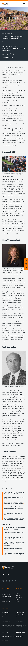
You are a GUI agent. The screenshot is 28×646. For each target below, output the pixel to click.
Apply (7, 574)
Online (17, 601)
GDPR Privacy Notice (20, 632)
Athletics (4, 614)
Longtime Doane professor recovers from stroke (13, 498)
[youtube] (15, 581)
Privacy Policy (19, 636)
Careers (17, 619)
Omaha (17, 599)
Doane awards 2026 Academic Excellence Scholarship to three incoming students (14, 519)
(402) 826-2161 (6, 601)
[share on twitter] (7, 54)
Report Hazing (6, 641)
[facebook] (3, 581)
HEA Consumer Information (9, 636)
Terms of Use (5, 632)
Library (4, 616)
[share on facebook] (10, 54)
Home (4, 46)
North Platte (19, 597)
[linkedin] (9, 581)
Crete (3, 592)
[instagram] (6, 581)
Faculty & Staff (19, 614)
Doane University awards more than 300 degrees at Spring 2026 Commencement (13, 503)
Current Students (6, 621)
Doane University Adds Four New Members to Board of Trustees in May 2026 (14, 493)
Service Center (19, 621)
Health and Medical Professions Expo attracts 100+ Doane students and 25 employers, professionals (14, 508)
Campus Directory (20, 612)
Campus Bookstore (6, 619)
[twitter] (12, 581)
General (7, 57)
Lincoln (17, 593)
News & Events (12, 46)
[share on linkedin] (13, 54)
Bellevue (18, 595)
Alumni (11, 57)
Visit (3, 574)
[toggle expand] (24, 4)
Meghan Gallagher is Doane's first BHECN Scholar (14, 514)
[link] (26, 261)
